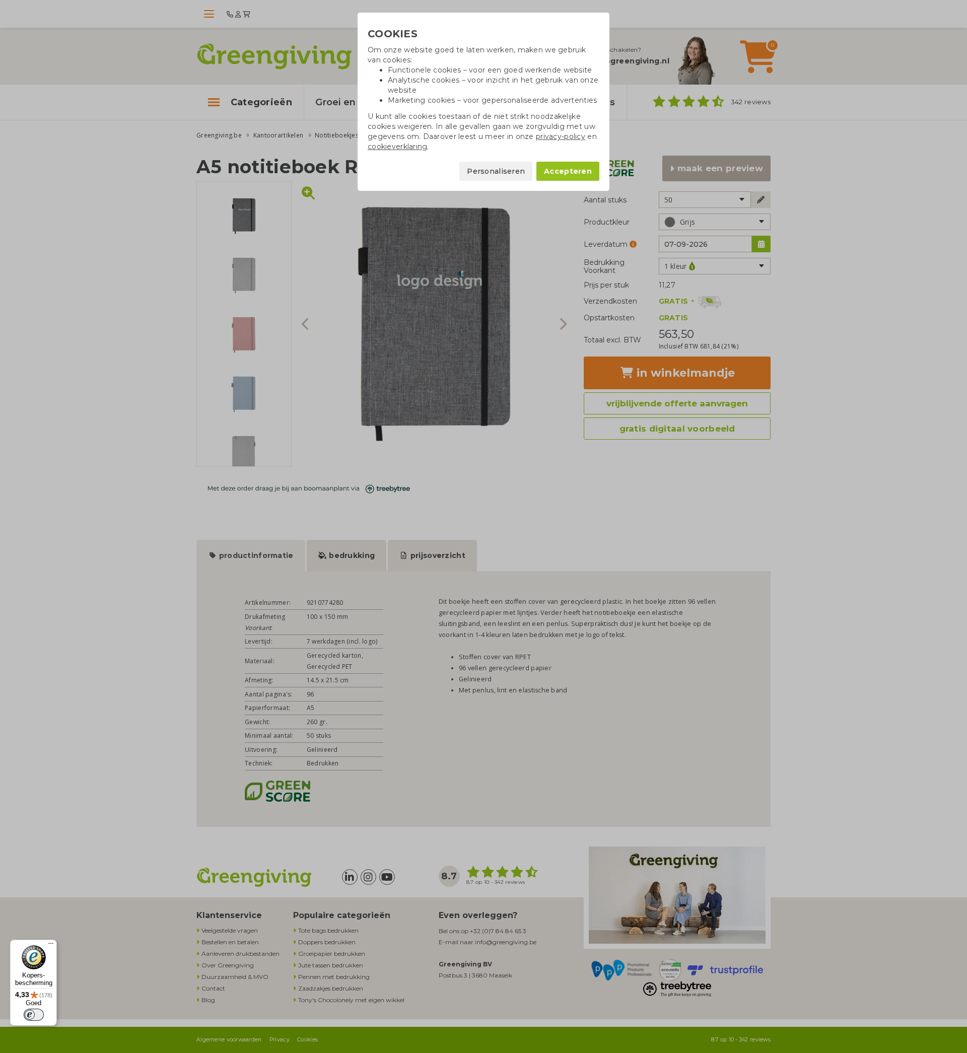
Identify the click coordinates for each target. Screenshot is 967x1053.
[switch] (34, 1015)
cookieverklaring (397, 146)
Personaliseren (496, 171)
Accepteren (568, 171)
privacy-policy (560, 136)
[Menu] (51, 946)
